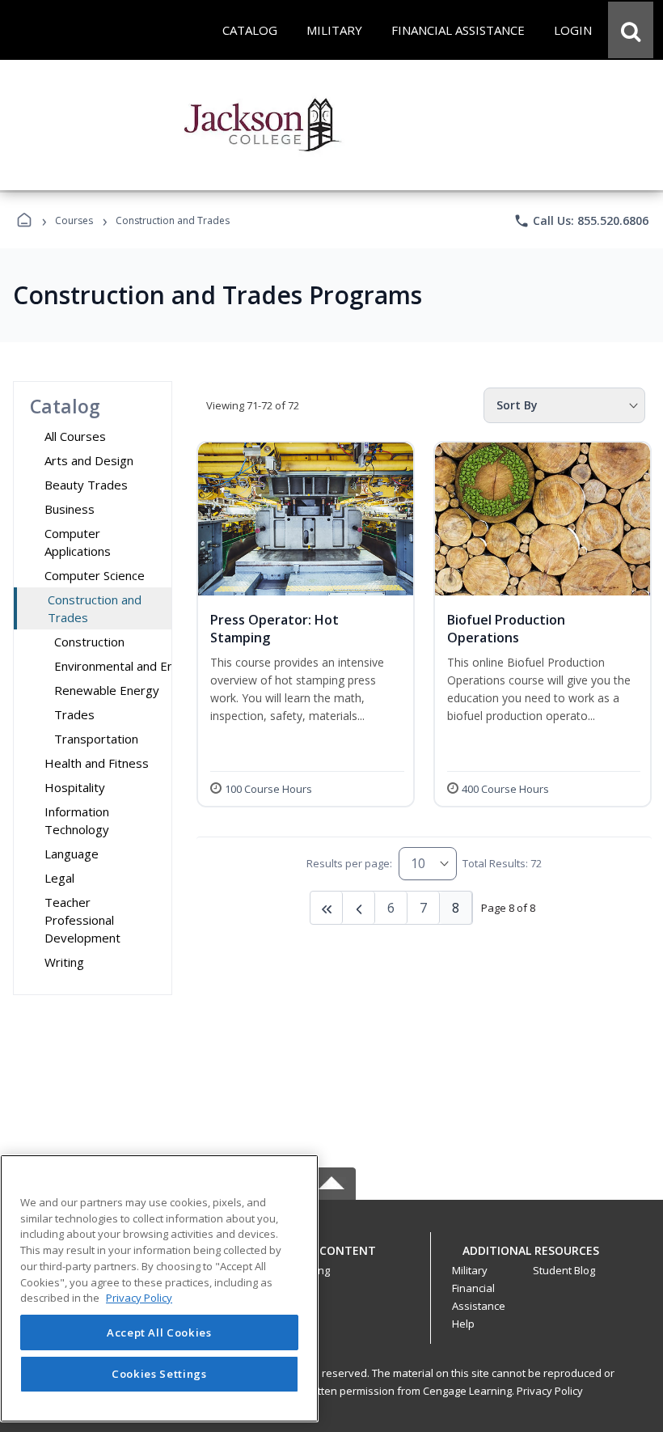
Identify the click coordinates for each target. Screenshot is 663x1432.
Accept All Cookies (159, 1332)
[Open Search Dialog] (630, 30)
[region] (159, 1288)
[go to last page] (326, 908)
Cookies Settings (159, 1373)
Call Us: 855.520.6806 (580, 221)
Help (463, 1323)
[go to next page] (359, 908)
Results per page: (349, 863)
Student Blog (564, 1270)
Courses (74, 220)
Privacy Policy (550, 1390)
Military (470, 1270)
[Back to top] (331, 1259)
